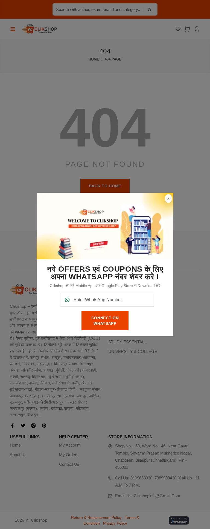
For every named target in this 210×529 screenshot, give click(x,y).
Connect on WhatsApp (105, 321)
